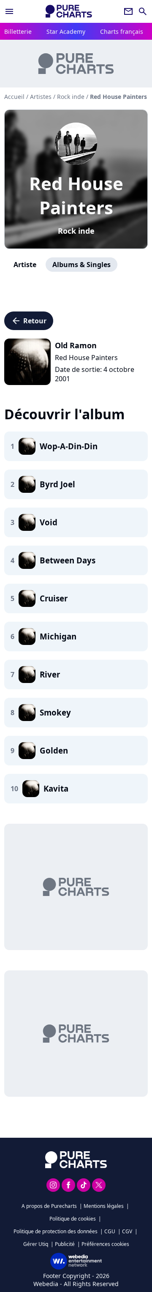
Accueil (14, 97)
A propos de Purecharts (49, 1206)
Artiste (25, 264)
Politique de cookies (72, 1218)
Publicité (65, 1244)
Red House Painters (76, 195)
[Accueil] (69, 11)
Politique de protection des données (56, 1231)
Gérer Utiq (35, 1244)
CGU (109, 1231)
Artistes (41, 97)
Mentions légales (104, 1206)
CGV (127, 1231)
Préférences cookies (105, 1244)
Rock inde (76, 231)
